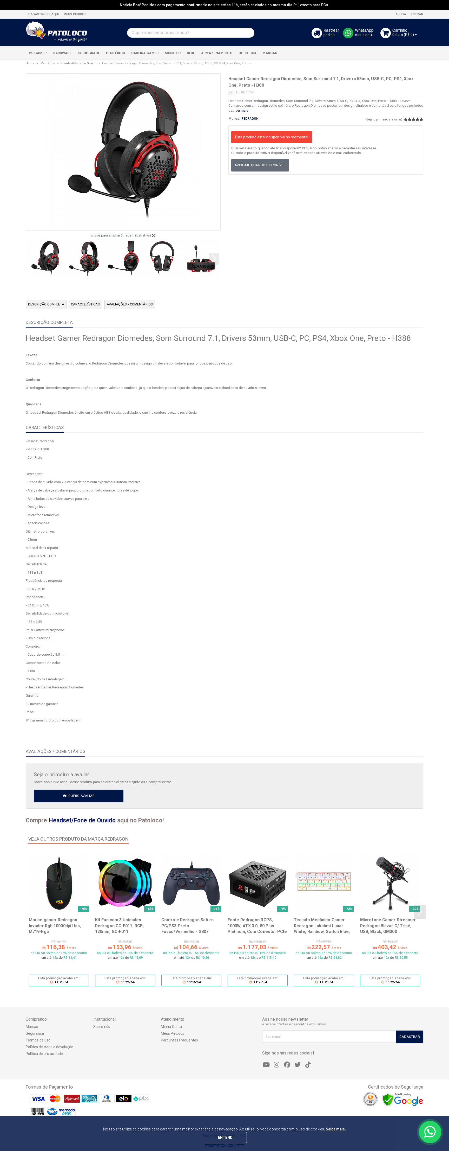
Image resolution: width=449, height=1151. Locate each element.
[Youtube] (266, 1065)
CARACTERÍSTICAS (85, 304)
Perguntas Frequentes (179, 1040)
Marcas (32, 1027)
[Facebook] (287, 1065)
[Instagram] (277, 1065)
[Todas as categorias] (416, 53)
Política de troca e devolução (49, 1047)
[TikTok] (308, 1065)
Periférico (48, 63)
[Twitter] (297, 1065)
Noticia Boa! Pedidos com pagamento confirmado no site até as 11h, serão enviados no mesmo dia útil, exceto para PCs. (224, 5)
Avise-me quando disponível (260, 165)
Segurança (35, 1033)
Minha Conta (171, 1027)
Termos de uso (38, 1040)
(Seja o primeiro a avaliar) (383, 119)
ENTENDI (226, 1137)
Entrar (416, 14)
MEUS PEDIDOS (75, 14)
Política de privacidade (44, 1054)
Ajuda (400, 14)
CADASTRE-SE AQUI (43, 14)
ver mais (242, 110)
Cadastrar (409, 1037)
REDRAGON (250, 118)
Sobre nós (101, 1027)
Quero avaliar (81, 796)
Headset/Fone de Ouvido (78, 63)
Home (30, 63)
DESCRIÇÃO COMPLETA (46, 304)
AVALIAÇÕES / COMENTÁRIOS (130, 304)
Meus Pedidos (172, 1033)
